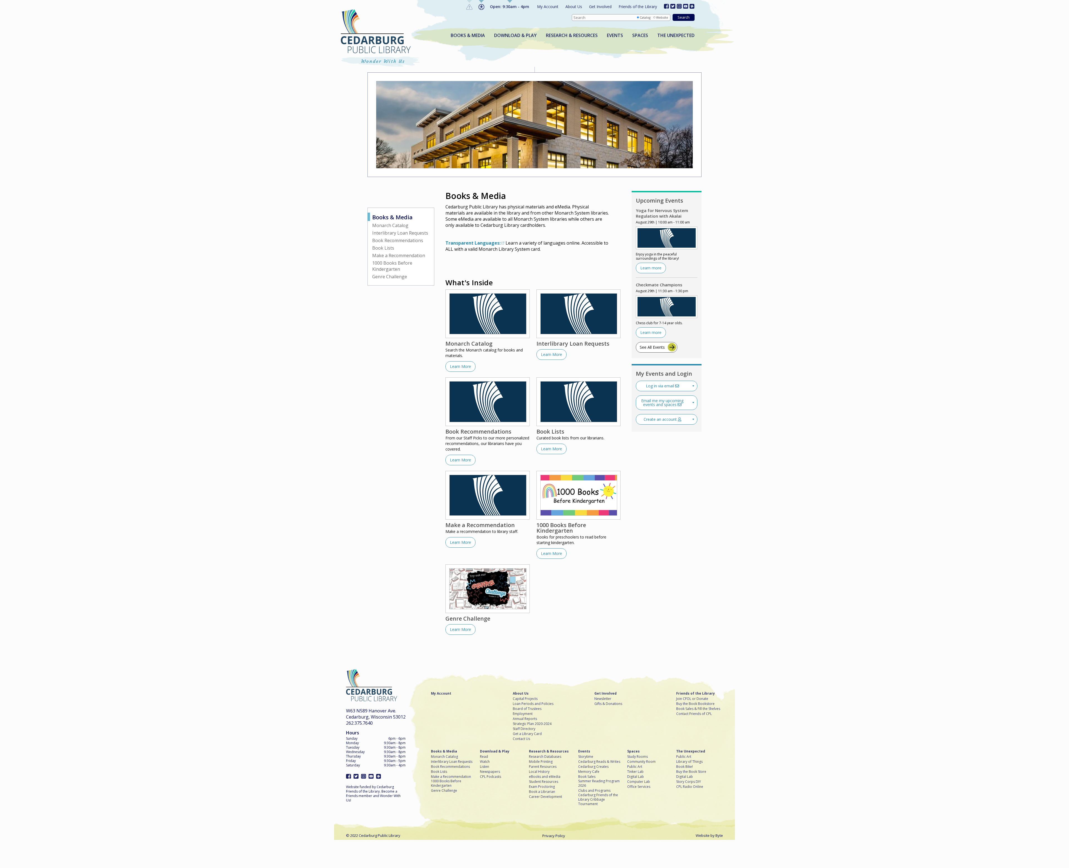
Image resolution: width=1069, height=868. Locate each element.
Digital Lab (635, 776)
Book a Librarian (542, 792)
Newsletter (602, 699)
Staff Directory (524, 729)
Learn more (650, 268)
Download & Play (515, 35)
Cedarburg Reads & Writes (599, 761)
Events (615, 35)
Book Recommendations (397, 240)
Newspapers (490, 771)
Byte (719, 835)
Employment (523, 714)
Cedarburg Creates (593, 766)
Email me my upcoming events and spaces (662, 402)
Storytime (585, 756)
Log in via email (660, 385)
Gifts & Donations (608, 704)
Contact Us (521, 739)
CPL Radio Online (689, 787)
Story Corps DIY (688, 782)
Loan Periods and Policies (533, 704)
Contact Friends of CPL (694, 714)
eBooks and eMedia (544, 776)
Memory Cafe (588, 771)
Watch (485, 761)
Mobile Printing (541, 761)
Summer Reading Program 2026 (599, 783)
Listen (484, 766)
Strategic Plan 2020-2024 (532, 724)
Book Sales (586, 776)
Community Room (641, 761)
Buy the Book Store (691, 771)
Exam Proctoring (542, 787)
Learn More (460, 366)
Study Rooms (637, 756)
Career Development (545, 797)
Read (484, 756)
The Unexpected (676, 35)
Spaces (640, 35)
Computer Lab (638, 782)
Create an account (661, 419)
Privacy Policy (553, 835)
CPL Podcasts (490, 776)
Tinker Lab (635, 771)
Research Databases (545, 756)
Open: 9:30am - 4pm (509, 6)
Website (662, 17)
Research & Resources (572, 35)
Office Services (638, 787)
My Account (547, 6)
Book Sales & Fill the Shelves (698, 709)
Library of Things (689, 761)
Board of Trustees (527, 709)
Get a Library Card (527, 734)
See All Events (652, 347)
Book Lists (383, 248)
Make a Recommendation (398, 255)
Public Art (634, 766)
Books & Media (468, 35)
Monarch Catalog (390, 225)
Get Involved (600, 6)
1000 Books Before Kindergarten (392, 266)
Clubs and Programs (594, 790)
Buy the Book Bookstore (695, 704)
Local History (539, 771)
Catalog (645, 17)
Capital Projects (525, 699)
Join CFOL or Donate (692, 699)
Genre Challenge (389, 277)
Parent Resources (542, 766)
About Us (573, 6)
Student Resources (543, 782)
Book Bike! (684, 766)
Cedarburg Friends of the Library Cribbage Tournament (598, 799)
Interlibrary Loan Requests (400, 233)
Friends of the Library (638, 6)
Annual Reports (525, 719)
